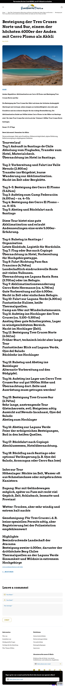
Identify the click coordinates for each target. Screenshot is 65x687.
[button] (3, 7)
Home (3, 12)
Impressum (36, 648)
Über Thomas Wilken (8, 648)
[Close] (61, 672)
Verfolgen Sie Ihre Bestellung (10, 645)
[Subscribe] (61, 664)
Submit (6, 620)
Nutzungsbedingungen (39, 645)
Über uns (4, 636)
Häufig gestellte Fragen (8, 642)
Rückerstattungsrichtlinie (40, 639)
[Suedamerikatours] (32, 7)
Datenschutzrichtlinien (39, 636)
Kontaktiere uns (6, 639)
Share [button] (4, 89)
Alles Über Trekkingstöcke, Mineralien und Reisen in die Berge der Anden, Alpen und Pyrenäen (30, 12)
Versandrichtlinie (38, 642)
